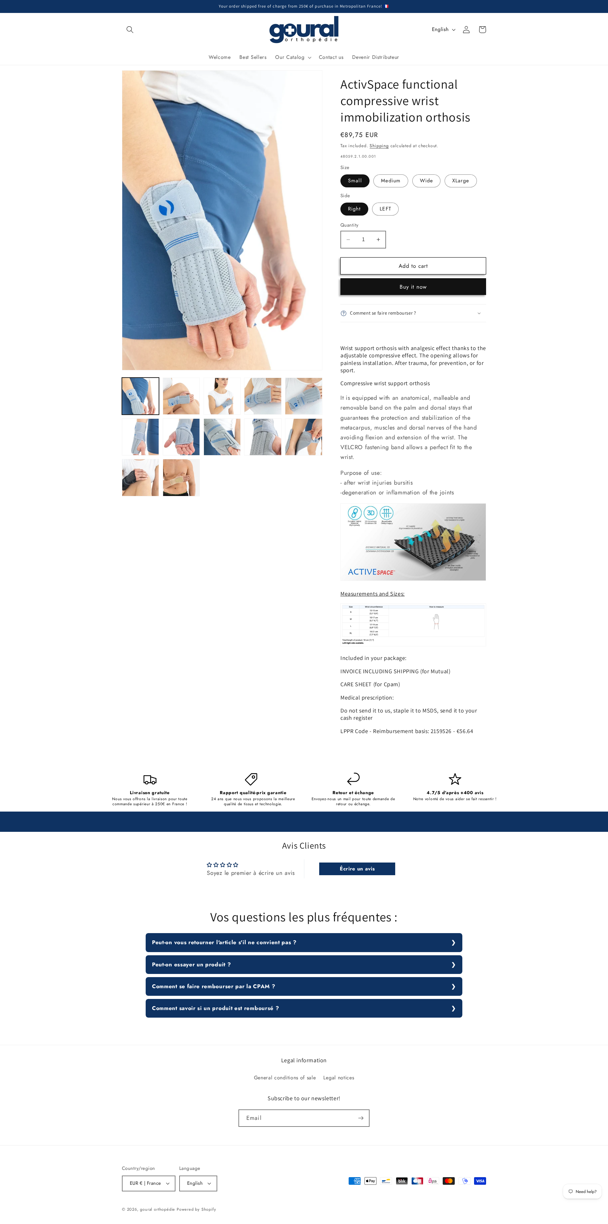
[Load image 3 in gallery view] (222, 396)
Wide (426, 181)
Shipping (379, 145)
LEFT (385, 209)
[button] (130, 30)
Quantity (349, 225)
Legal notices (338, 1077)
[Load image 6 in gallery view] (140, 436)
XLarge (460, 181)
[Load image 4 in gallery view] (262, 396)
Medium (391, 181)
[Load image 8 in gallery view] (222, 436)
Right (354, 209)
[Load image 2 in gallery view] (181, 396)
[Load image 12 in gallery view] (181, 477)
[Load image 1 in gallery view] (140, 396)
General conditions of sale (285, 1077)
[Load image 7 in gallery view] (181, 436)
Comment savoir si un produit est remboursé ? (215, 1008)
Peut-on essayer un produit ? (191, 964)
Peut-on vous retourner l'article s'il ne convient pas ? (224, 942)
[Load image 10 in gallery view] (303, 436)
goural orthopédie (157, 1209)
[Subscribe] (361, 1118)
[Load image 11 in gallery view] (140, 477)
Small (355, 181)
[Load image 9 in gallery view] (262, 436)
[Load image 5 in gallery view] (303, 396)
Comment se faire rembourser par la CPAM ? (213, 986)
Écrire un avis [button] (357, 868)
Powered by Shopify (196, 1209)
